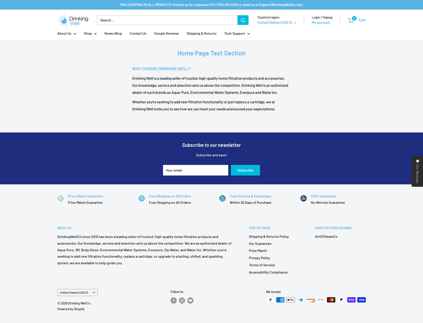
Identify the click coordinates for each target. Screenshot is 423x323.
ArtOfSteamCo (326, 236)
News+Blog (113, 33)
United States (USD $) (74, 292)
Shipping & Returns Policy (269, 236)
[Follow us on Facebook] (174, 300)
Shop (88, 33)
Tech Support (234, 33)
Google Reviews (166, 33)
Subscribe (245, 170)
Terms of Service (262, 265)
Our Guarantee (260, 243)
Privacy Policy (259, 258)
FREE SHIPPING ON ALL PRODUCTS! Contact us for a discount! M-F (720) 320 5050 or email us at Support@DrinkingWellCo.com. (211, 5)
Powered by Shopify (71, 309)
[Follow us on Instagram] (182, 300)
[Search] (243, 20)
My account (321, 22)
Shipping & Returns (202, 33)
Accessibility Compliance (268, 272)
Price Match (258, 250)
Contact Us (138, 33)
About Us (64, 33)
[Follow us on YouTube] (190, 300)
